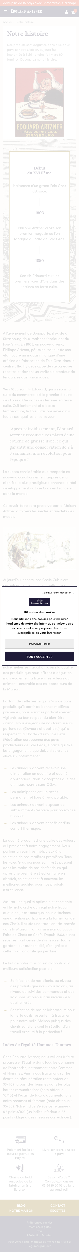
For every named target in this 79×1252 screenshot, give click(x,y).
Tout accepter (39, 656)
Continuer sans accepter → (58, 592)
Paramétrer (39, 643)
